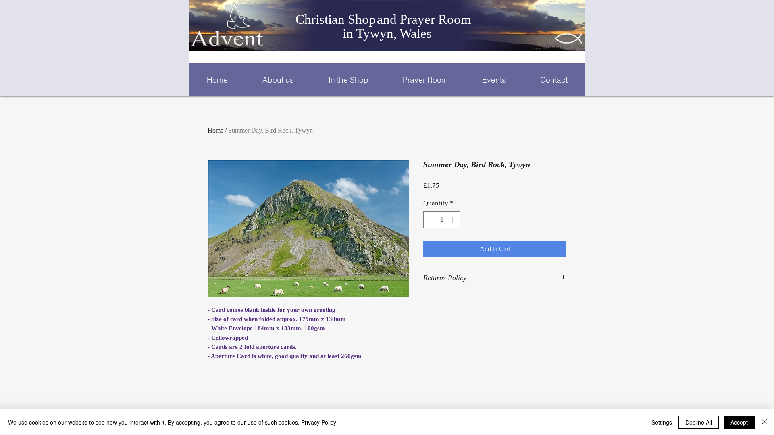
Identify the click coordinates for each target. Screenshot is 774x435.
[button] (278, 79)
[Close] (764, 422)
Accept (739, 422)
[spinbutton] (442, 220)
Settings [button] (661, 422)
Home (215, 130)
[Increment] (453, 220)
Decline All (698, 422)
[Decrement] (430, 220)
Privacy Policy (318, 422)
